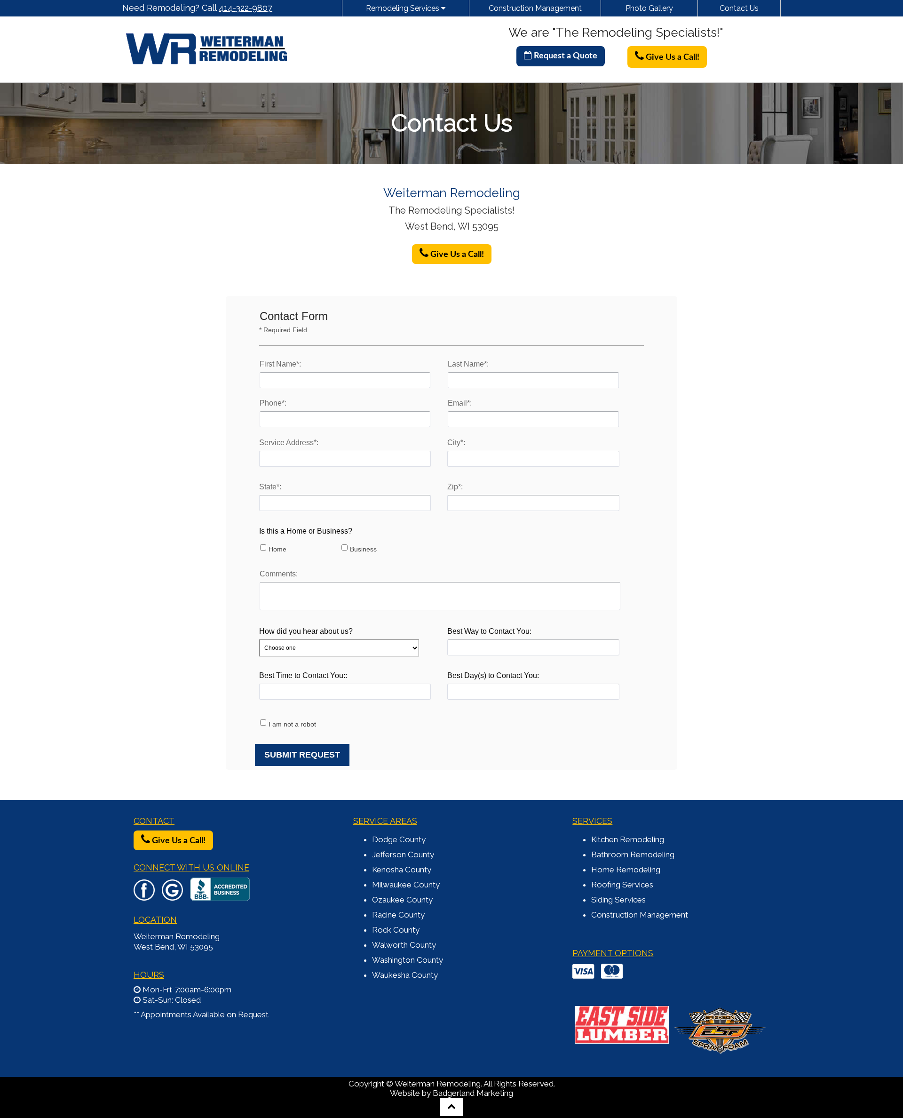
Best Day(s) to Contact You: (493, 675)
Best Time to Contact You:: (303, 675)
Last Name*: (468, 364)
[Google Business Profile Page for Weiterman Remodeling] (172, 896)
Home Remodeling (625, 869)
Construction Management (535, 8)
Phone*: (273, 403)
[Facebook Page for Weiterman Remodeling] (144, 896)
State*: (270, 487)
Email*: (460, 403)
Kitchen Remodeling (627, 839)
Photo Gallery (649, 8)
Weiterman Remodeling (177, 936)
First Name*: (280, 364)
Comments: (279, 574)
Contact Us (739, 8)
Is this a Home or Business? (305, 531)
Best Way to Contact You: (489, 631)
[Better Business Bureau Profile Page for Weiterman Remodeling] (220, 896)
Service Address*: (288, 443)
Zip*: (455, 487)
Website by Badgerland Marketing (451, 1093)
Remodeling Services (403, 8)
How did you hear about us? (306, 631)
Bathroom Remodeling (632, 854)
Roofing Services (622, 884)
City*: (456, 443)
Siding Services (618, 899)
